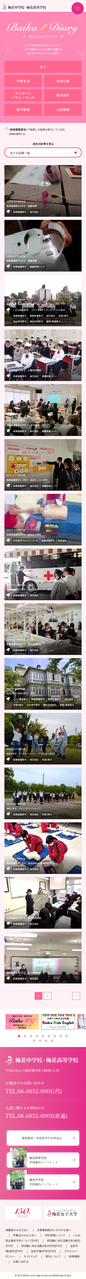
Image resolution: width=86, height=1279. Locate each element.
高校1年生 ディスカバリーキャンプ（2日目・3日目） (31, 753)
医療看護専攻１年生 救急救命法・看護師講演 (29, 863)
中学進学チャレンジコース (25, 540)
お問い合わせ (21, 1261)
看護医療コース (37, 266)
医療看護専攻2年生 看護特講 (22, 206)
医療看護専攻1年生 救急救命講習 (24, 534)
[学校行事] (63, 81)
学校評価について (55, 1235)
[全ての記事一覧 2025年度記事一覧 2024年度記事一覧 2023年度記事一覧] (43, 152)
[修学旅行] (63, 95)
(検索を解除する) (17, 133)
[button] (19, 1036)
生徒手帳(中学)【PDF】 (43, 1251)
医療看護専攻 (19, 211)
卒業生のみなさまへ (24, 1235)
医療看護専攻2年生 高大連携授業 (24, 644)
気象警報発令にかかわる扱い (54, 1230)
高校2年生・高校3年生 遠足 (21, 304)
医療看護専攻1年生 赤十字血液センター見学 (29, 589)
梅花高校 (34, 211)
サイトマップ (30, 1256)
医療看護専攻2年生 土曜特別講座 (24, 370)
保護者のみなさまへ (17, 1230)
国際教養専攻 (36, 315)
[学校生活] (23, 81)
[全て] (43, 67)
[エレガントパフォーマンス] (23, 95)
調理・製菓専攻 (53, 321)
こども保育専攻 (20, 310)
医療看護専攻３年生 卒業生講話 (23, 425)
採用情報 (74, 1256)
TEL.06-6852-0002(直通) (36, 1115)
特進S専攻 (63, 315)
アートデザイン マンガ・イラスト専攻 (48, 310)
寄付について (53, 1256)
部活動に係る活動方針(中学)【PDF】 (41, 1246)
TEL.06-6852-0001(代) (34, 1091)
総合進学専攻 (19, 321)
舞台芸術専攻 (36, 321)
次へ (76, 996)
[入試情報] (63, 110)
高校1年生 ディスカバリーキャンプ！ (24, 808)
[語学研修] (23, 110)
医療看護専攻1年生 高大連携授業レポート (28, 972)
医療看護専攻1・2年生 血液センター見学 (27, 480)
